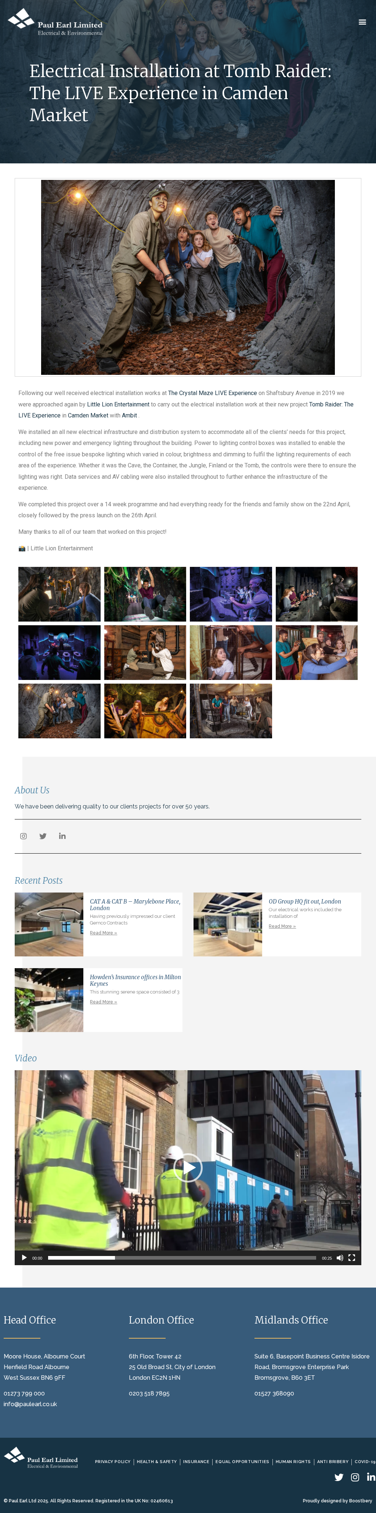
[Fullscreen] (351, 1258)
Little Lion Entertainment (118, 404)
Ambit (130, 415)
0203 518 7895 (149, 1393)
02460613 (162, 1500)
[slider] (182, 1258)
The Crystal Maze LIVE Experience (212, 393)
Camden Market (88, 415)
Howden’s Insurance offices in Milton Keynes (135, 980)
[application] (188, 1167)
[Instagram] (23, 836)
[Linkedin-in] (62, 836)
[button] (363, 22)
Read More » (103, 932)
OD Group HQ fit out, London (305, 901)
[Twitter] (43, 836)
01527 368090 (274, 1393)
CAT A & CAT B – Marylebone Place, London (135, 905)
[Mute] (340, 1258)
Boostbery (360, 1500)
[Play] (24, 1258)
